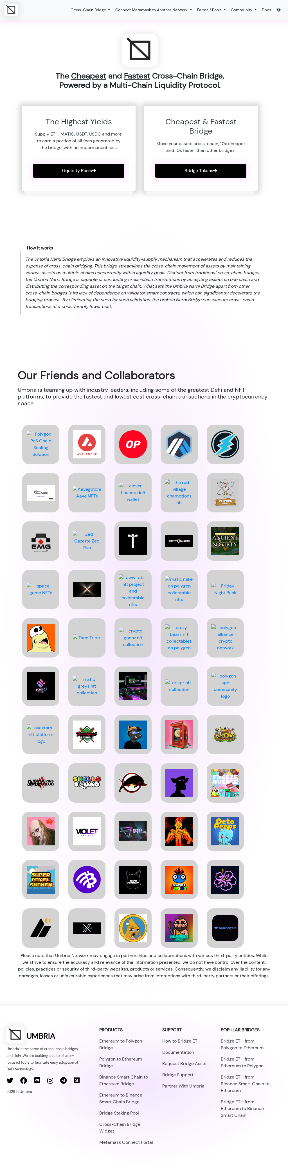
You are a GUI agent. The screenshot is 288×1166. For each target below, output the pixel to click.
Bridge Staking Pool (119, 1113)
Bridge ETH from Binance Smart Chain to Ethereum (245, 1083)
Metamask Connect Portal (126, 1142)
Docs (266, 9)
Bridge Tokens (198, 171)
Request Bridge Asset (184, 1063)
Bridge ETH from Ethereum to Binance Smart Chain (242, 1108)
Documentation (178, 1052)
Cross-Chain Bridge (89, 9)
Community (242, 9)
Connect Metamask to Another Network (152, 9)
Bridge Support (178, 1075)
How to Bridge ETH (181, 1041)
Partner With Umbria (183, 1086)
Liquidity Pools (77, 171)
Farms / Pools (210, 9)
